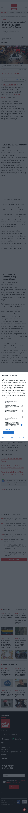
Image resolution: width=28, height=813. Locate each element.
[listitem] (14, 402)
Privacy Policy (22, 437)
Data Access (14, 437)
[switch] (22, 406)
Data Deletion (5, 437)
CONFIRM (8, 432)
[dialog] (14, 406)
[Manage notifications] (24, 809)
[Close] (24, 375)
